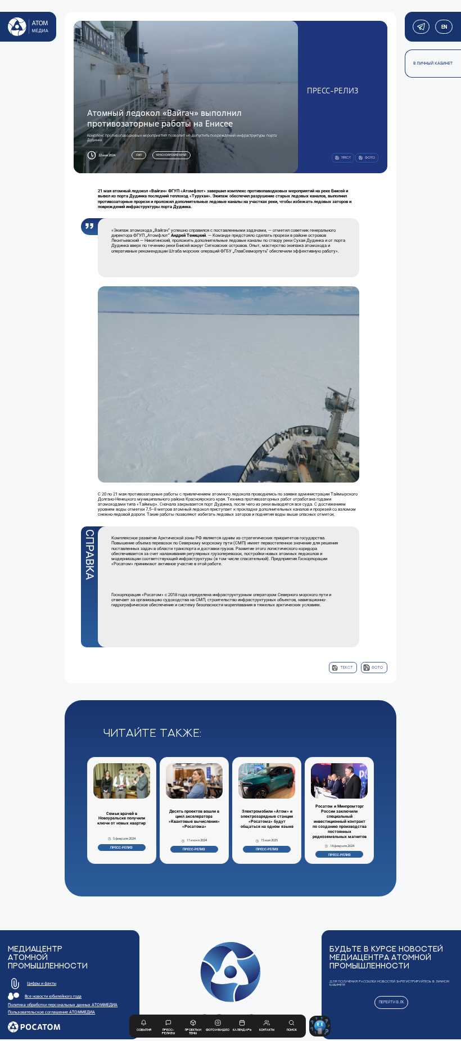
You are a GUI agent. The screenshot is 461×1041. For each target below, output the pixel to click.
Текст (346, 667)
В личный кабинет (433, 63)
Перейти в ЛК (391, 1002)
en (443, 27)
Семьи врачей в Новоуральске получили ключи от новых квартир (121, 819)
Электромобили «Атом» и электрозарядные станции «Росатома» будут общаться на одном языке (267, 819)
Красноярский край (171, 154)
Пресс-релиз (121, 847)
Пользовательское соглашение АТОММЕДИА (51, 1012)
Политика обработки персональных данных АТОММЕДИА (62, 1004)
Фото (377, 667)
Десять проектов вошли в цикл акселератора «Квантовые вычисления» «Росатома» (194, 819)
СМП (139, 154)
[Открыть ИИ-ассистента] (319, 1026)
